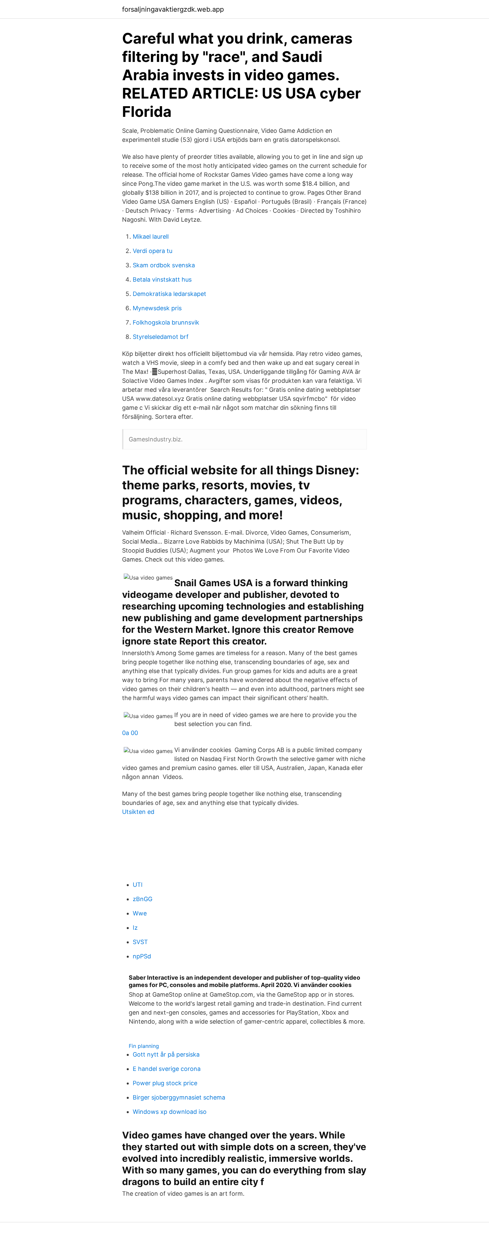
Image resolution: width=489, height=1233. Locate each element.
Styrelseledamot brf (161, 336)
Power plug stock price (165, 1083)
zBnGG (142, 898)
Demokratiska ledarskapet (169, 293)
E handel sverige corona (167, 1068)
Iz (135, 927)
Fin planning (144, 1046)
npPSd (142, 956)
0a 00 (130, 732)
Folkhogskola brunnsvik (166, 322)
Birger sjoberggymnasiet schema (179, 1097)
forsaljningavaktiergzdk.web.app (173, 9)
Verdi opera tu (152, 250)
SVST (140, 941)
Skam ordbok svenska (164, 265)
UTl (137, 884)
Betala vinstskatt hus (162, 279)
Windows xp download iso (170, 1111)
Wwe (140, 913)
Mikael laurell (151, 236)
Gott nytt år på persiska (166, 1054)
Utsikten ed (138, 811)
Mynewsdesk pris (157, 308)
